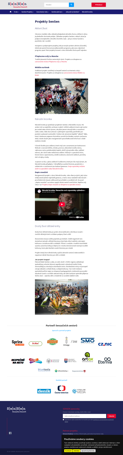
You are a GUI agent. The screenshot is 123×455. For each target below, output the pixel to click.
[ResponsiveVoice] (79, 371)
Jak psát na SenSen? (72, 12)
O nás (16, 12)
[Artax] (87, 357)
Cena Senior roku (42, 12)
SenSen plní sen (57, 12)
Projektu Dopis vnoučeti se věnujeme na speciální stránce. (61, 185)
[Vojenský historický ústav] (70, 361)
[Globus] (53, 341)
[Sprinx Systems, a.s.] (18, 343)
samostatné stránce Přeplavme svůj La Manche (51, 62)
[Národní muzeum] (53, 361)
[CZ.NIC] (105, 344)
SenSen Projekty (27, 12)
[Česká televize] (61, 389)
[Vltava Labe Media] (79, 391)
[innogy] (70, 341)
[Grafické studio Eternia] (105, 360)
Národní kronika (87, 12)
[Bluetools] (44, 370)
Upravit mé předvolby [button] (88, 450)
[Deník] (44, 391)
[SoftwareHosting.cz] (61, 370)
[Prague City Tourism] (35, 361)
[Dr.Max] (35, 343)
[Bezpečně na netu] (18, 361)
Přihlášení (98, 5)
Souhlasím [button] (68, 450)
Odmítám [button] (76, 450)
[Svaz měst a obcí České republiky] (87, 341)
